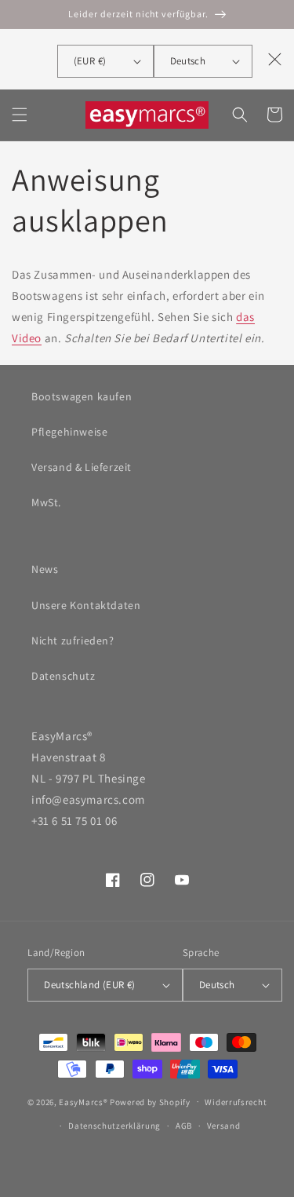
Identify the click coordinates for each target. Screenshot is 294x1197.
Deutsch (188, 61)
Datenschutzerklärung (114, 1125)
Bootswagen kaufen (81, 396)
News (44, 569)
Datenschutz (63, 676)
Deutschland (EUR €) (90, 984)
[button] (19, 114)
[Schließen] (275, 59)
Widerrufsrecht (236, 1102)
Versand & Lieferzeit (81, 467)
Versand (224, 1125)
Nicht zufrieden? (72, 640)
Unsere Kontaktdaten (85, 605)
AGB (184, 1125)
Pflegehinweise (69, 432)
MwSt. (46, 502)
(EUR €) (90, 61)
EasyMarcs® (83, 1101)
